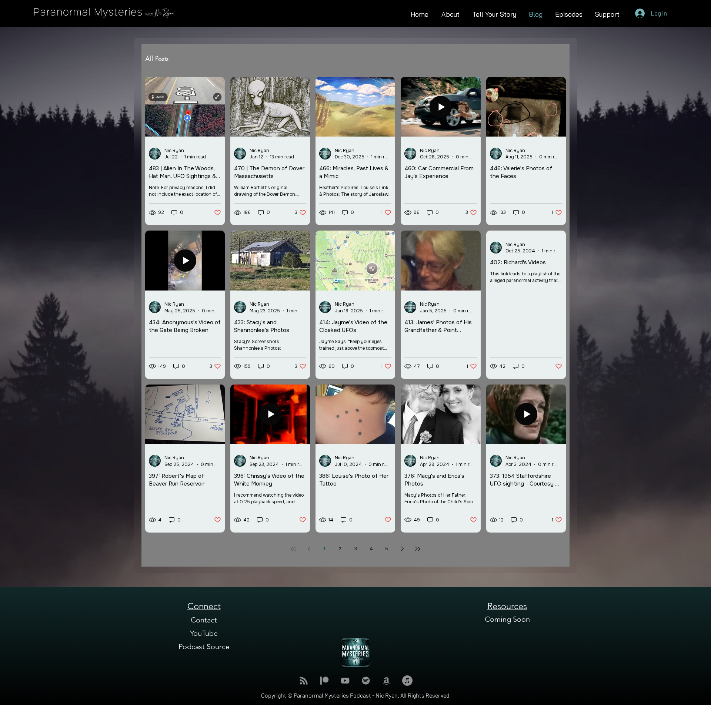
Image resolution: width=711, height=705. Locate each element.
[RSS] (303, 680)
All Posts (156, 58)
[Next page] (402, 548)
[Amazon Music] (386, 680)
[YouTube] (345, 680)
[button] (569, 13)
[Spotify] (366, 680)
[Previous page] (309, 548)
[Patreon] (324, 680)
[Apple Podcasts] (407, 680)
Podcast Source (204, 646)
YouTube (204, 633)
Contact (204, 619)
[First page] (293, 548)
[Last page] (417, 548)
